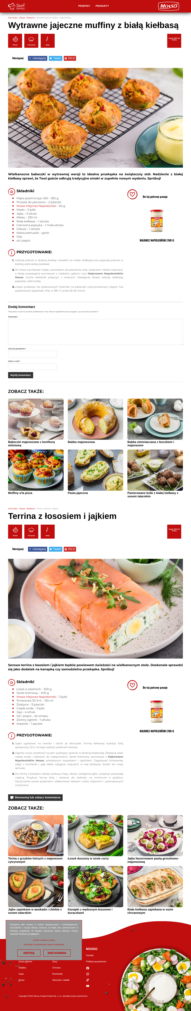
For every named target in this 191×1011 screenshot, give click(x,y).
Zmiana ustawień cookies (44, 940)
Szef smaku (13, 18)
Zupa (21, 974)
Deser (22, 980)
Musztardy (57, 974)
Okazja (22, 18)
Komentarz (13, 317)
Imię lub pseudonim (17, 349)
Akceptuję (29, 953)
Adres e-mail (14, 361)
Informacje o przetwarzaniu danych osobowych (44, 944)
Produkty (102, 6)
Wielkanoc (31, 18)
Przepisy (84, 6)
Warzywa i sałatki (60, 980)
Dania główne (25, 961)
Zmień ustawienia (57, 953)
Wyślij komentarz (20, 375)
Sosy (54, 961)
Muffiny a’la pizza (20, 493)
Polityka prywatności (96, 961)
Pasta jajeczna (78, 493)
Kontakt (90, 955)
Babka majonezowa (81, 442)
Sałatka (22, 968)
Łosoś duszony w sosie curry (88, 858)
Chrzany (56, 968)
